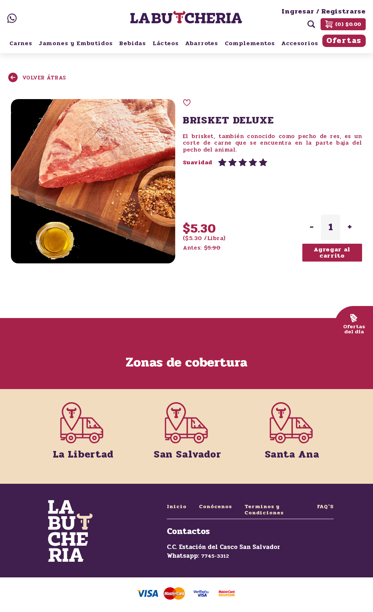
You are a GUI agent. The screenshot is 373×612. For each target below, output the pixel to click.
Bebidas (132, 43)
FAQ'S (325, 506)
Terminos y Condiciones (264, 509)
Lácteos (166, 43)
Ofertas (344, 41)
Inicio (176, 506)
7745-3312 (215, 556)
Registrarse (343, 11)
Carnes (20, 43)
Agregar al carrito (332, 252)
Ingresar (298, 11)
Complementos (250, 43)
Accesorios (299, 43)
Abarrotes (201, 43)
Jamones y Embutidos (76, 43)
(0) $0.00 (348, 24)
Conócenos (215, 506)
